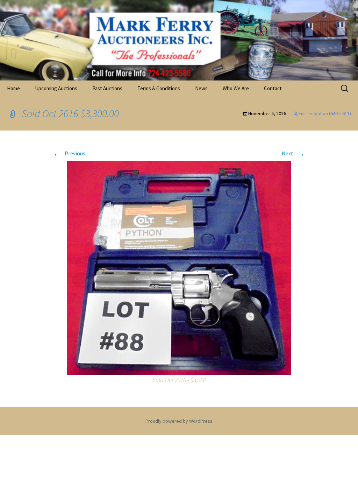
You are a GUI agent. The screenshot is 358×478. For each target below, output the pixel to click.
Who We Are (236, 88)
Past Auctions (107, 88)
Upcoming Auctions (56, 88)
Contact (273, 88)
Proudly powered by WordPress (179, 421)
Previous (68, 153)
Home (13, 88)
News (201, 88)
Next (294, 153)
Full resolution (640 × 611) (325, 113)
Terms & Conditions (158, 88)
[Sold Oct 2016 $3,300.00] (179, 267)
